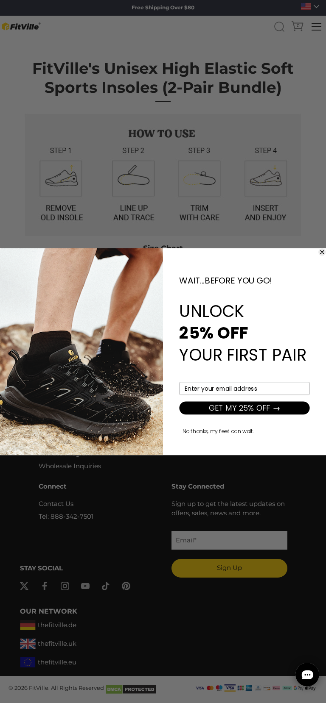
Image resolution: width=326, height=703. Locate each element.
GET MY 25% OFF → (245, 407)
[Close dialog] (322, 252)
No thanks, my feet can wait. (218, 431)
